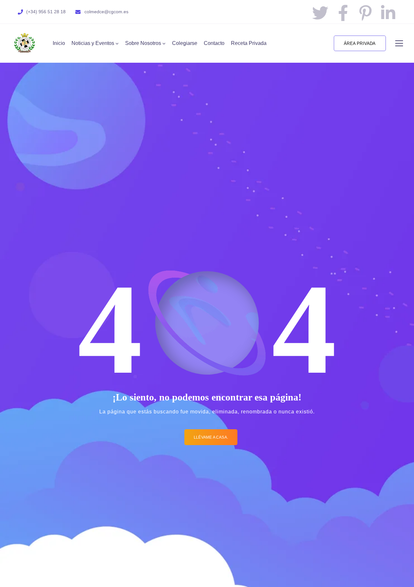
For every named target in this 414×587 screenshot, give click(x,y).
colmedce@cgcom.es (106, 11)
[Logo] (24, 43)
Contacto (214, 43)
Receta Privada (249, 43)
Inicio (59, 43)
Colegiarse (184, 43)
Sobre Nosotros (143, 43)
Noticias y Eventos (92, 43)
